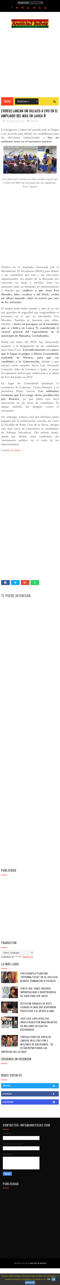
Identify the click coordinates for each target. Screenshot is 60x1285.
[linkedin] (40, 7)
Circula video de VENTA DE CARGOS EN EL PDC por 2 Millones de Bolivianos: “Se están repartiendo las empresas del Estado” (27, 1044)
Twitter (6, 1085)
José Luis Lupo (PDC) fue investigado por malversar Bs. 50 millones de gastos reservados (39, 1024)
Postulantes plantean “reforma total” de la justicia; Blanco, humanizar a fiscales (39, 977)
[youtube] (28, 7)
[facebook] (11, 7)
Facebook (7, 1094)
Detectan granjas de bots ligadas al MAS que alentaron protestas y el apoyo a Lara (38, 1007)
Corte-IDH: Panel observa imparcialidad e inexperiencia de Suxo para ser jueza (38, 992)
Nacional (34, 121)
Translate (27, 957)
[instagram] (22, 7)
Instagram (8, 1102)
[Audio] (34, 7)
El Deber (15, 450)
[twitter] (17, 7)
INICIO (7, 101)
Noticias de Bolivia (38, 1263)
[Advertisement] (30, 62)
